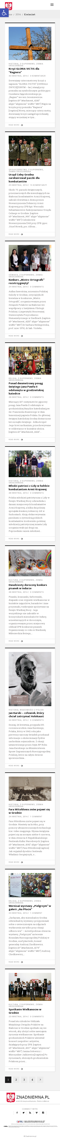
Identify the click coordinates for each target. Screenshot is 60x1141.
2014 (18, 14)
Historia (13, 64)
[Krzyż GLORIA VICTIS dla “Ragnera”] (30, 43)
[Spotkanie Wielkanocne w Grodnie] (30, 987)
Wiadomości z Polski (32, 710)
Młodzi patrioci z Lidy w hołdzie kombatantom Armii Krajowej (29, 488)
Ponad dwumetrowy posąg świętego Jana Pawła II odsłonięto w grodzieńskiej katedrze (26, 388)
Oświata (13, 275)
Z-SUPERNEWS (27, 64)
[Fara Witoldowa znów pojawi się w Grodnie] (30, 789)
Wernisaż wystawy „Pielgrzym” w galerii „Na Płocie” (30, 908)
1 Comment (36, 817)
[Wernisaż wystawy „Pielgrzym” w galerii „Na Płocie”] (30, 885)
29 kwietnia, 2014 (18, 185)
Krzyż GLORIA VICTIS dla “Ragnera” (24, 70)
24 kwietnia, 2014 (18, 720)
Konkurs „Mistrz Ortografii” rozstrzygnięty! (26, 281)
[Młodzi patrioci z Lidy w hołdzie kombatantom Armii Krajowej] (30, 463)
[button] (4, 12)
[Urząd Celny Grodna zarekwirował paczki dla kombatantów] (30, 151)
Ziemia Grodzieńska (20, 171)
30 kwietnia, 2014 (18, 76)
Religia (12, 378)
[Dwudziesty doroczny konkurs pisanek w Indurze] (30, 563)
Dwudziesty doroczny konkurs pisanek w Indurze (28, 587)
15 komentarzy (38, 185)
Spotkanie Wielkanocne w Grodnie (25, 1011)
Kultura (13, 580)
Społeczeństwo (18, 170)
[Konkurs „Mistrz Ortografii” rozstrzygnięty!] (30, 258)
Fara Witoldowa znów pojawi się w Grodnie (29, 811)
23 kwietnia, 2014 (18, 913)
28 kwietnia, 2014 (18, 397)
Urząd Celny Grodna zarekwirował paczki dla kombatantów (24, 178)
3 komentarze (38, 76)
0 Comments (37, 287)
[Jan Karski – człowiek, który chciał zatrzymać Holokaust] (30, 679)
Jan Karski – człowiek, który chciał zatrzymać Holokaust (26, 715)
